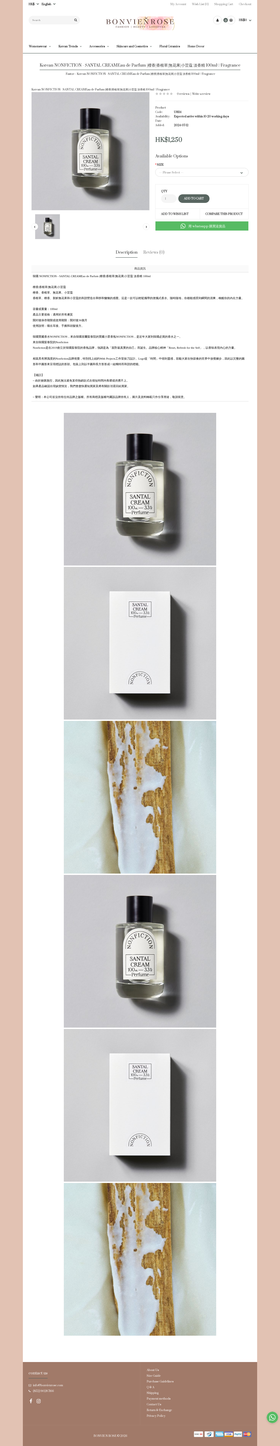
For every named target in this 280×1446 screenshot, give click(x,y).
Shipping (152, 1393)
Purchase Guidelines (160, 1381)
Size (160, 165)
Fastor (70, 74)
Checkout (245, 4)
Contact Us (154, 1404)
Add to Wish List (175, 214)
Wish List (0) (200, 4)
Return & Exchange (159, 1410)
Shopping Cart (223, 4)
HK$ (32, 4)
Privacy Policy (156, 1416)
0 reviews (183, 94)
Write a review (201, 94)
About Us (153, 1370)
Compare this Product (224, 214)
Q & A (150, 1387)
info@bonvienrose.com (48, 1385)
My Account (178, 4)
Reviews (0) (153, 252)
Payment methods (158, 1399)
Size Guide (154, 1376)
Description (127, 252)
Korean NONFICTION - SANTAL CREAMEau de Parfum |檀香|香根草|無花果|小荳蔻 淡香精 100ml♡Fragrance (145, 74)
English (45, 4)
